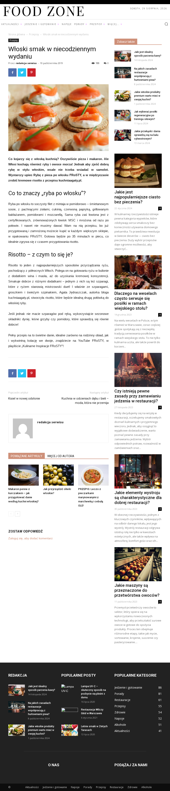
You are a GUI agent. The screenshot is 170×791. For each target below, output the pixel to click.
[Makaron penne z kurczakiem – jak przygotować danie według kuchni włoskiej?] (23, 475)
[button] (166, 24)
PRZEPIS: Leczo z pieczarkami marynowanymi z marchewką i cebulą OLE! (90, 497)
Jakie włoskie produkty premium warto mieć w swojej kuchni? (147, 96)
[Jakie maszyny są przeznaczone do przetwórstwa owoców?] (138, 564)
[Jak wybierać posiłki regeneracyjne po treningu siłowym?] (122, 115)
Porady (88, 787)
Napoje (75, 787)
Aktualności (32, 787)
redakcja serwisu (26, 63)
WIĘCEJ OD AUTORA (60, 456)
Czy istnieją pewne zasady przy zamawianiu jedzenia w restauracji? (137, 396)
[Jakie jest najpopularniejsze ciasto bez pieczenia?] (138, 171)
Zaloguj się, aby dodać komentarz (30, 538)
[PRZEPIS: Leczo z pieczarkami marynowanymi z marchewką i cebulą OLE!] (93, 475)
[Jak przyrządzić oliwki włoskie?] (58, 475)
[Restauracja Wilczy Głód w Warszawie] (69, 713)
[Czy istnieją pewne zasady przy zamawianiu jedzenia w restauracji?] (138, 370)
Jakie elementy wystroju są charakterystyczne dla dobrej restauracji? (138, 497)
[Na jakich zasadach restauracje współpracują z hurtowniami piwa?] (122, 72)
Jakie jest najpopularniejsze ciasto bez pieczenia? (137, 197)
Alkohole (146, 787)
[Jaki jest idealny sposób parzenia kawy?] (122, 56)
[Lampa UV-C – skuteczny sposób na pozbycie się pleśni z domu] (69, 690)
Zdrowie (132, 787)
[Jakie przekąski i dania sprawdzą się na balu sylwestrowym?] (122, 135)
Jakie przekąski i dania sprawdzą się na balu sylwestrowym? (147, 135)
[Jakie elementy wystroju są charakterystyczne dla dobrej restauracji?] (138, 471)
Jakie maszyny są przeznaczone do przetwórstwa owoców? (136, 590)
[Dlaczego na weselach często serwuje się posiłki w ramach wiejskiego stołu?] (138, 272)
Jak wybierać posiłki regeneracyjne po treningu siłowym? (145, 115)
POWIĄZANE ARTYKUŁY (26, 456)
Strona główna (16, 34)
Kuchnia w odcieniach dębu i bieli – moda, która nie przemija (85, 401)
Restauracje (117, 787)
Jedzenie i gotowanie (55, 787)
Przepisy (34, 34)
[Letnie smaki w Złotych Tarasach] (69, 730)
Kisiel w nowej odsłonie (24, 398)
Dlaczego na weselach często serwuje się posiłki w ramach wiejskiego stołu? (135, 301)
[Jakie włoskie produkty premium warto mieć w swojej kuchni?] (122, 96)
